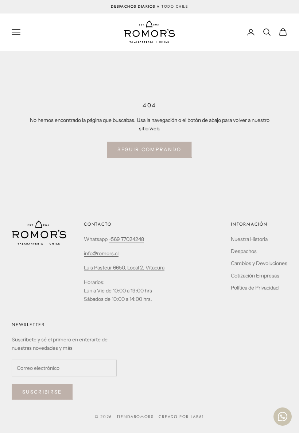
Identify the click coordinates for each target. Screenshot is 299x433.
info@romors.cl (101, 253)
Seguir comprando (149, 149)
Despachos (244, 251)
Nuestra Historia (249, 239)
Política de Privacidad (255, 287)
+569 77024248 (126, 239)
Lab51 (197, 416)
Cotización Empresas (255, 275)
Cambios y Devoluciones (259, 263)
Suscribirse (42, 392)
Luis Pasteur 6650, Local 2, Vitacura (124, 267)
